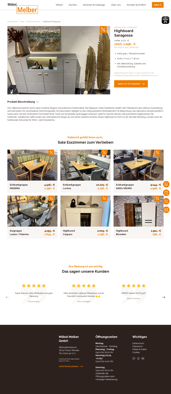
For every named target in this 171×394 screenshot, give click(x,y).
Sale (22, 22)
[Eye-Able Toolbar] (165, 20)
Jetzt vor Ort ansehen (129, 84)
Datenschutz (138, 343)
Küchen (73, 5)
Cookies (136, 352)
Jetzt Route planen (68, 366)
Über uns (116, 5)
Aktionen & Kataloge (94, 5)
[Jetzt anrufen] (166, 201)
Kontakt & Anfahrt (136, 5)
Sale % (157, 5)
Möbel (59, 5)
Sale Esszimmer (33, 22)
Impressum (137, 346)
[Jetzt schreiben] (166, 184)
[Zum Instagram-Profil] (133, 358)
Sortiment (14, 22)
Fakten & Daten (139, 349)
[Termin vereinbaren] (166, 192)
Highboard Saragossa (51, 22)
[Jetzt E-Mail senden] (142, 358)
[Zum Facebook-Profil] (138, 358)
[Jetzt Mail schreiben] (166, 210)
